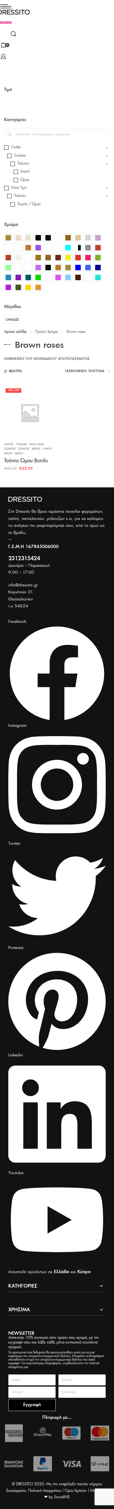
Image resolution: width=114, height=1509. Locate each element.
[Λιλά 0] (38, 267)
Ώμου (19, 453)
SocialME (62, 1497)
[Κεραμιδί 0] (58, 257)
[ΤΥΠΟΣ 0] (88, 277)
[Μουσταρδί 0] (58, 267)
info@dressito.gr (23, 585)
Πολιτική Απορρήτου (44, 1491)
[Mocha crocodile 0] (8, 248)
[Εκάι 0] (98, 248)
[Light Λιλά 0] (98, 238)
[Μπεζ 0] (68, 267)
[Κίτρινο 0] (68, 257)
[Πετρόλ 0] (28, 277)
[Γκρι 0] (88, 248)
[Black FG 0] (48, 238)
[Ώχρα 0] (38, 287)
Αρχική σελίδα (15, 332)
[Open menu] (6, 6)
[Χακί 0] (18, 287)
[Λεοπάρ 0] (18, 267)
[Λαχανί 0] (8, 267)
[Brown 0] (68, 238)
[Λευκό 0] (28, 267)
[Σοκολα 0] (78, 277)
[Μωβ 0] (18, 277)
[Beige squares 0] (28, 238)
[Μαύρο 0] (48, 267)
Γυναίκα (21, 444)
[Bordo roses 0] (58, 238)
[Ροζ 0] (58, 277)
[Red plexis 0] (48, 248)
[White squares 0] (58, 248)
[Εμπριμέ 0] (28, 257)
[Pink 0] (38, 248)
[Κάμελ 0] (38, 257)
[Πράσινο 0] (38, 277)
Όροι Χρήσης (76, 1491)
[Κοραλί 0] (88, 257)
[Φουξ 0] (8, 287)
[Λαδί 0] (98, 257)
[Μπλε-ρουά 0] (8, 277)
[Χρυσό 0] (28, 287)
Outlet (9, 444)
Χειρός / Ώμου (42, 449)
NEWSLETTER (21, 1333)
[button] (6, 22)
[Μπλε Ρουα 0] (88, 267)
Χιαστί (8, 453)
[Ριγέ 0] (48, 277)
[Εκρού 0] (18, 257)
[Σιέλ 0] (68, 277)
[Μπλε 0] (78, 267)
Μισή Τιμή (36, 444)
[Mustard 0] (28, 248)
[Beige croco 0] (18, 238)
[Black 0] (38, 238)
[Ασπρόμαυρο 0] (78, 248)
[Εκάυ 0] (8, 257)
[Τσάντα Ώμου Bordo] (30, 412)
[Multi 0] (18, 248)
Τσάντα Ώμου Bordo (26, 460)
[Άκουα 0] (68, 248)
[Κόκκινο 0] (78, 257)
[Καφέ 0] (48, 257)
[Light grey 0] (88, 238)
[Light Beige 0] (78, 238)
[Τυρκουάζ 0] (98, 277)
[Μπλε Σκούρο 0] (98, 267)
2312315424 (24, 558)
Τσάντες (10, 449)
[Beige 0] (8, 238)
